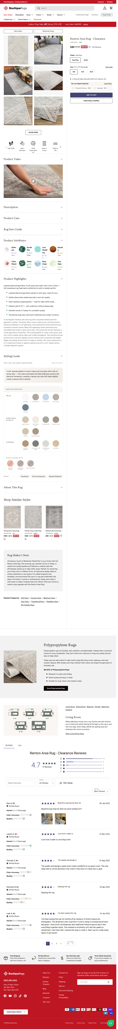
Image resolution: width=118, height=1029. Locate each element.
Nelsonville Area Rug (53, 531)
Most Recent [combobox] (99, 791)
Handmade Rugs (82, 15)
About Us (46, 973)
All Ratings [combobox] (43, 783)
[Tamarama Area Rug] (12, 517)
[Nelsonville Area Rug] (54, 517)
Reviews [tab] (9, 745)
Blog (44, 989)
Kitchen (98, 707)
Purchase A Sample (91, 101)
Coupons (46, 998)
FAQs (61, 977)
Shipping (62, 982)
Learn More (108, 83)
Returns (62, 986)
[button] (111, 8)
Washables (19, 15)
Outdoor (94, 15)
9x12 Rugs (25, 598)
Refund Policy (92, 1023)
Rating (41, 780)
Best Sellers (8, 15)
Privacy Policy (69, 1023)
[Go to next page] (61, 943)
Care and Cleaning (66, 991)
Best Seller (18, 31)
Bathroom (105, 707)
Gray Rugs (25, 602)
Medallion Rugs (52, 602)
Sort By (96, 789)
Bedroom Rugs (49, 598)
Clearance (37, 19)
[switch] (58, 783)
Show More (33, 132)
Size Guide (109, 67)
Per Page (70, 942)
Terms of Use (81, 1023)
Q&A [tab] (19, 745)
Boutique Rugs (12, 1023)
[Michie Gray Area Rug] (33, 517)
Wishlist (110, 2)
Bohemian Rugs (48, 31)
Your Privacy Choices (106, 1023)
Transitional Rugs (37, 602)
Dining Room (81, 707)
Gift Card (46, 1002)
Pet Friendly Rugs (27, 605)
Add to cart (91, 95)
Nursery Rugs (36, 598)
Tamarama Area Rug (11, 531)
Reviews (46, 977)
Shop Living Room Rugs (75, 734)
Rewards (46, 993)
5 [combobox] (68, 944)
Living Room (70, 707)
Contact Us (63, 973)
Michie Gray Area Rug (33, 531)
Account (101, 2)
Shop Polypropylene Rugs (56, 688)
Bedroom (90, 707)
